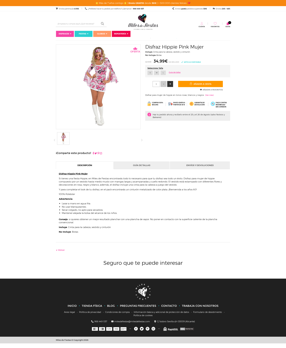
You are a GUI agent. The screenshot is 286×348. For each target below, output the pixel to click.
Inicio (72, 305)
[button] (170, 84)
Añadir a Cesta (202, 84)
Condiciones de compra (117, 312)
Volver (61, 250)
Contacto (169, 305)
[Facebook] (93, 153)
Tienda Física (92, 305)
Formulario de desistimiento (207, 312)
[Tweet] (95, 153)
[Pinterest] (98, 153)
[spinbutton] (156, 84)
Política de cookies (143, 315)
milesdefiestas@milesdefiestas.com (132, 321)
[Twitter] (142, 329)
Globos (101, 34)
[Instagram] (101, 153)
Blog (111, 305)
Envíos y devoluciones (200, 165)
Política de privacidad (90, 312)
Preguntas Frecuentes (138, 305)
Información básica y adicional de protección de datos (161, 312)
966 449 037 (100, 321)
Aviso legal (69, 312)
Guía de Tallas (141, 165)
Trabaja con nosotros (200, 305)
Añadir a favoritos (213, 90)
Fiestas (82, 34)
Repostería (120, 34)
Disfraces (64, 34)
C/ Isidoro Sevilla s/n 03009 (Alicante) (176, 321)
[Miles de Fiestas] (143, 21)
